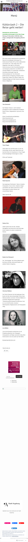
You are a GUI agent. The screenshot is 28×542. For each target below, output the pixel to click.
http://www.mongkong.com (9, 120)
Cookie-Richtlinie (15, 536)
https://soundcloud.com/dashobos (11, 116)
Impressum (14, 380)
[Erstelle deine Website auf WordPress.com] (14, 1)
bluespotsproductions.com (9, 340)
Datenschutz (14, 382)
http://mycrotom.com (8, 118)
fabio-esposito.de (7, 194)
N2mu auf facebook (7, 157)
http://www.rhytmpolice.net (9, 121)
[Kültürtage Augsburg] (14, 11)
